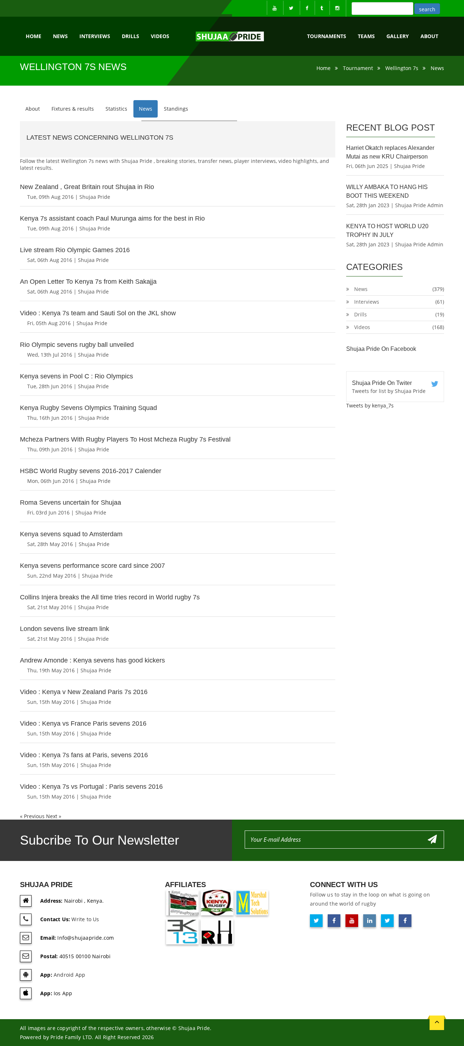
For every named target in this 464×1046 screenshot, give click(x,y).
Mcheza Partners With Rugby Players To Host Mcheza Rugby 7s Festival (125, 439)
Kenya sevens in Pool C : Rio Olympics (76, 376)
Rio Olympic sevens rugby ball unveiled (77, 344)
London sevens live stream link (64, 628)
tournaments (326, 36)
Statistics (116, 108)
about (429, 36)
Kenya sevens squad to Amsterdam (71, 534)
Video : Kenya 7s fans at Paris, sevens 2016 (84, 755)
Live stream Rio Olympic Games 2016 (75, 250)
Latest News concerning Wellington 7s (99, 137)
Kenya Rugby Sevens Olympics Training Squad (88, 407)
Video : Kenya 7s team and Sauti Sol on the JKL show (98, 313)
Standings (176, 108)
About (32, 108)
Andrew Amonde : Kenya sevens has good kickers (92, 660)
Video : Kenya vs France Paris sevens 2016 (83, 723)
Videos (160, 36)
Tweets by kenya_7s (370, 405)
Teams (366, 36)
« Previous (33, 816)
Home (33, 36)
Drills (130, 36)
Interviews (94, 36)
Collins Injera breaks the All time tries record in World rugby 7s (110, 597)
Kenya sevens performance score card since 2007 (92, 565)
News (60, 36)
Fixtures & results (72, 108)
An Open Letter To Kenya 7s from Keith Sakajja (88, 281)
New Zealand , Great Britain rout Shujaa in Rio (87, 186)
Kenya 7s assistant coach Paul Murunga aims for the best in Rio (112, 218)
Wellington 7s (401, 68)
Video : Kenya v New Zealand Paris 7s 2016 (84, 692)
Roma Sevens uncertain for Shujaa (70, 502)
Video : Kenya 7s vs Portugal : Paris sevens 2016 (91, 786)
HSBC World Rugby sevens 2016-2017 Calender (90, 471)
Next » (53, 816)
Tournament (358, 68)
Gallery (397, 36)
